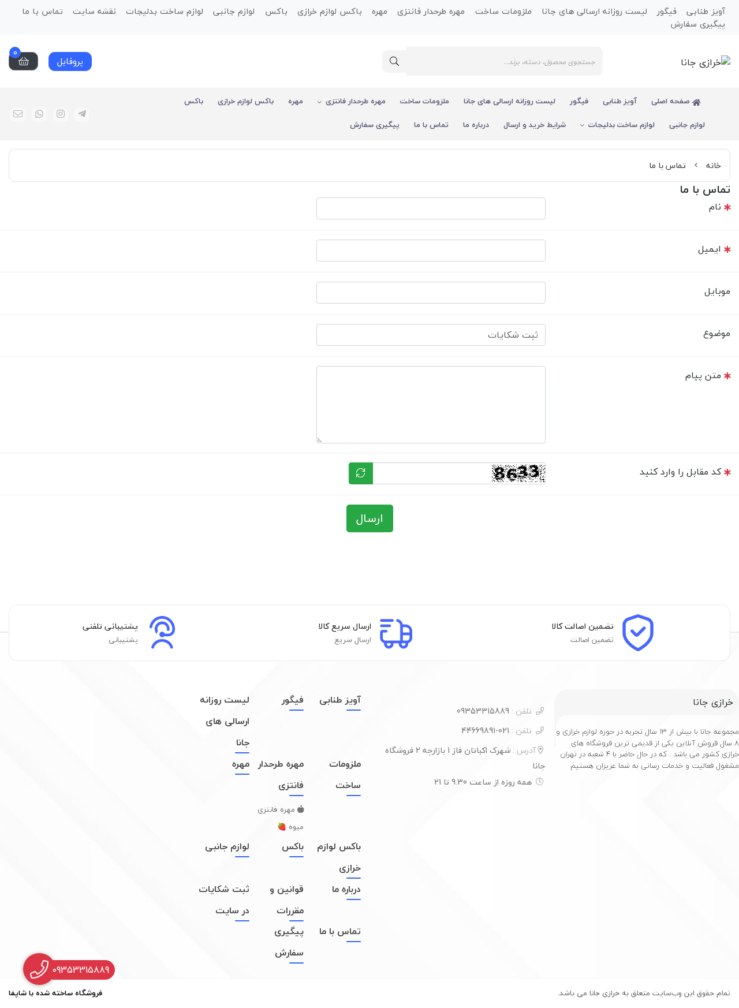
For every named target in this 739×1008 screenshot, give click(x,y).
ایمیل (709, 249)
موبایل (717, 291)
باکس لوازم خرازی (246, 101)
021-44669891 (496, 730)
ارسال (369, 518)
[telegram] (82, 115)
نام (715, 207)
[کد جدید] (361, 473)
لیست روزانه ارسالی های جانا (509, 101)
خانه (713, 165)
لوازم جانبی (687, 124)
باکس (193, 101)
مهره (295, 101)
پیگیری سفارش (697, 23)
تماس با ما (431, 124)
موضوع (716, 333)
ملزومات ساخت (424, 101)
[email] (18, 115)
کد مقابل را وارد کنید (680, 472)
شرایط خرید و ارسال (534, 124)
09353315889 (494, 711)
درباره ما (476, 124)
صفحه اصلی (671, 101)
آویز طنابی (620, 101)
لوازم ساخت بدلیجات (621, 124)
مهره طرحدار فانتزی (356, 101)
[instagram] (60, 115)
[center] (394, 61)
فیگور (579, 101)
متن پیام (703, 375)
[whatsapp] (39, 115)
